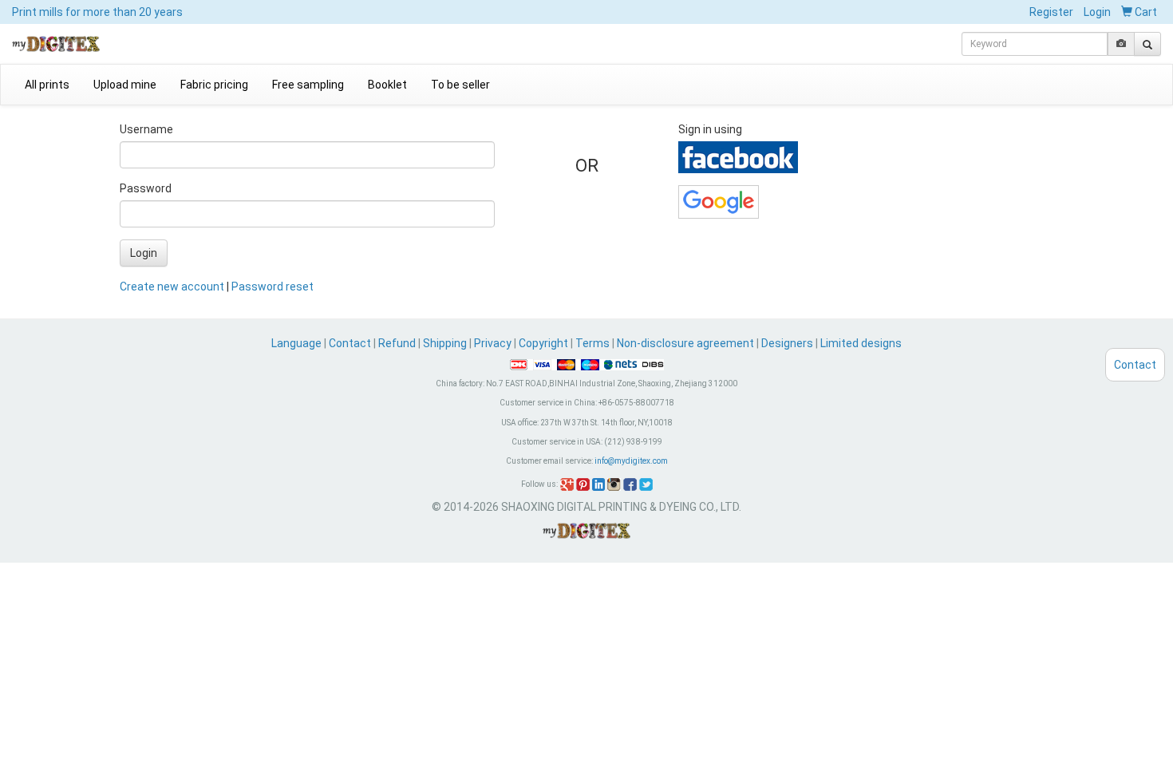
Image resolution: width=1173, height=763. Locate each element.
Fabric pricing (214, 84)
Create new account (172, 286)
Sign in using (710, 129)
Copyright (543, 343)
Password (146, 188)
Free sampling (308, 84)
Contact (350, 343)
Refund (397, 343)
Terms (592, 343)
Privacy (492, 343)
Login (1097, 12)
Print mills (97, 12)
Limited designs (861, 343)
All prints (47, 84)
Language (297, 343)
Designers (787, 343)
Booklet (387, 84)
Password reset (272, 286)
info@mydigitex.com (631, 461)
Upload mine (124, 84)
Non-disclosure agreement (685, 343)
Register (1051, 12)
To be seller (460, 84)
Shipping (445, 343)
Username (146, 129)
